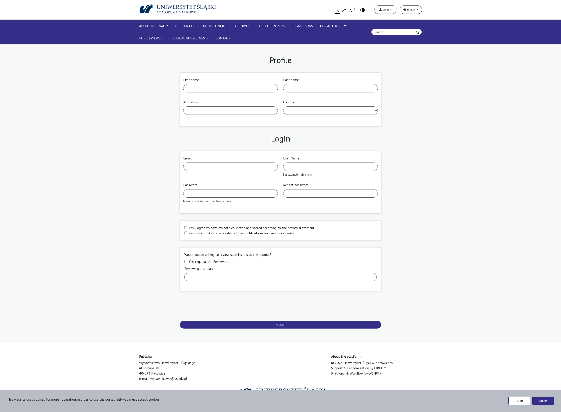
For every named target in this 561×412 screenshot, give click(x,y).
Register (280, 324)
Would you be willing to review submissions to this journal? (227, 254)
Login (385, 9)
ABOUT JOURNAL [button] (152, 26)
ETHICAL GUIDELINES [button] (189, 38)
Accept (543, 400)
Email (187, 158)
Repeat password (296, 185)
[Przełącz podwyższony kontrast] (362, 10)
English (411, 9)
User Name (291, 158)
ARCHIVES (242, 26)
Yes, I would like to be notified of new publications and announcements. (242, 233)
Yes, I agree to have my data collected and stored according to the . (252, 228)
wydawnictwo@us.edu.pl (168, 378)
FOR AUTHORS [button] (331, 26)
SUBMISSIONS (302, 26)
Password (190, 185)
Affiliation (190, 102)
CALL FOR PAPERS (271, 26)
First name (191, 80)
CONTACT (222, 38)
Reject (519, 400)
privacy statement (301, 228)
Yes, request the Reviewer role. (211, 261)
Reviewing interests (198, 268)
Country (289, 102)
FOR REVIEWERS (152, 38)
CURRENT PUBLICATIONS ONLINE (201, 26)
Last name (291, 80)
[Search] (417, 32)
